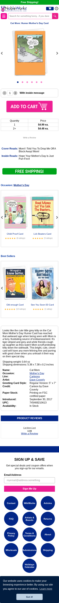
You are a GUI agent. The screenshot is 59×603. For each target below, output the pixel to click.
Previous (3, 53)
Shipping (48, 550)
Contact (11, 503)
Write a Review (29, 138)
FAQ (11, 519)
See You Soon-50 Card (42, 304)
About (48, 534)
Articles (48, 503)
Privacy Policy (11, 534)
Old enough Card (15, 304)
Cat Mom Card (29, 428)
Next (55, 53)
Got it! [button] (29, 597)
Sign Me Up (29, 488)
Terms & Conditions (30, 534)
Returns (48, 519)
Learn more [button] (45, 589)
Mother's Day (21, 185)
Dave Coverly (37, 379)
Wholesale (11, 550)
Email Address (12, 475)
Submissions (29, 550)
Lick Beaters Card (42, 234)
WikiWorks (29, 503)
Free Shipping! (29, 2)
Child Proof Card (15, 234)
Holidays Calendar (29, 565)
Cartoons (35, 376)
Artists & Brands (29, 518)
